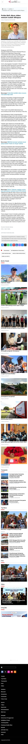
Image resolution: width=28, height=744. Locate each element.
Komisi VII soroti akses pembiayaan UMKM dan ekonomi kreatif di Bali (13, 600)
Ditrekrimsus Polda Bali (17, 250)
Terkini (3, 676)
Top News (4, 508)
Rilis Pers (3, 712)
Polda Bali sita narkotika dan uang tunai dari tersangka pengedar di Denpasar (13, 350)
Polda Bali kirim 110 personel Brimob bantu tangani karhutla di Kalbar (13, 373)
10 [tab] (23, 606)
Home (5, 9)
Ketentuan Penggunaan (7, 717)
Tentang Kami (4, 722)
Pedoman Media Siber (6, 725)
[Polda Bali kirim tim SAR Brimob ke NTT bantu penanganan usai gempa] (14, 387)
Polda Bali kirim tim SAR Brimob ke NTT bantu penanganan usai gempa (13, 395)
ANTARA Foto (4, 729)
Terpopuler (4, 470)
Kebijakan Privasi (5, 720)
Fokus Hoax (4, 699)
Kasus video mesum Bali (19, 253)
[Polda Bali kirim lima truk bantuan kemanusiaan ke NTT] (14, 409)
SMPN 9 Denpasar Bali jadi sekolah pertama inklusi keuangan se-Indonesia (16, 535)
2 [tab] (12, 582)
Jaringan (3, 715)
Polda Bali (6, 250)
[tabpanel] (14, 573)
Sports (2, 702)
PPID (2, 734)
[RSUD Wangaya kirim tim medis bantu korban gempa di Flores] (4, 542)
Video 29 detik (5, 256)
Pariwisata (3, 696)
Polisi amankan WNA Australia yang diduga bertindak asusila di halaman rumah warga (13, 327)
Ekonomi (3, 691)
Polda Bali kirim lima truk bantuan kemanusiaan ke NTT (10, 418)
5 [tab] (18, 582)
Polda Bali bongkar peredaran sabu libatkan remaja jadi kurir (13, 464)
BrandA (3, 727)
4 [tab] (16, 582)
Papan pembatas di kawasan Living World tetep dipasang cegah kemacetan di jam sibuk (14, 441)
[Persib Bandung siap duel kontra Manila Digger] (4, 489)
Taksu (2, 704)
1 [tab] (10, 582)
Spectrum (3, 707)
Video (2, 584)
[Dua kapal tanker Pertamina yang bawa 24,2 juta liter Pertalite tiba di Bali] (4, 476)
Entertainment (5, 709)
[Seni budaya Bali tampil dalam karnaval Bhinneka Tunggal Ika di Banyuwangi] (14, 519)
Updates (10, 9)
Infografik (4, 607)
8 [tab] (19, 606)
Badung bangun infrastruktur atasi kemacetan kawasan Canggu (17, 495)
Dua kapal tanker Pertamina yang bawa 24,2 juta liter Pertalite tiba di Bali (16, 476)
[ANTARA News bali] (15, 1)
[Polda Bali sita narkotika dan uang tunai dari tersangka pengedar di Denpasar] (14, 341)
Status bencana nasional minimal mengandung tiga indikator (16, 548)
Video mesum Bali (6, 253)
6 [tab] (15, 606)
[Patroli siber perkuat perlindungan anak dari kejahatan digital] (14, 273)
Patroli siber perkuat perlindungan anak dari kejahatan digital (13, 282)
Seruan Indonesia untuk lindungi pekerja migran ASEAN (13, 655)
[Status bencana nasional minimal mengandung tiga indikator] (4, 548)
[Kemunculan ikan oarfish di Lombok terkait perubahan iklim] (4, 482)
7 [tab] (17, 606)
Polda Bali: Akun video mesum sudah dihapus (13, 10)
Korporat (3, 732)
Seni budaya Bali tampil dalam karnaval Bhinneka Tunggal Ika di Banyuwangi (12, 528)
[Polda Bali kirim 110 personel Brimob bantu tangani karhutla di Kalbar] (14, 364)
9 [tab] (21, 606)
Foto (2, 560)
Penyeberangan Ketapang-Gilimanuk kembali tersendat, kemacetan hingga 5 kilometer (17, 555)
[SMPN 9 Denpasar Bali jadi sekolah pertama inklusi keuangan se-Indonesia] (4, 535)
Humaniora (4, 694)
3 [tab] (14, 582)
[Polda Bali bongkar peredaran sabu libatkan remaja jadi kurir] (14, 455)
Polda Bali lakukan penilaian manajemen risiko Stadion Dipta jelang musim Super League (13, 304)
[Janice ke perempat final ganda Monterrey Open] (4, 502)
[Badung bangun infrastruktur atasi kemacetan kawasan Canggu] (4, 495)
